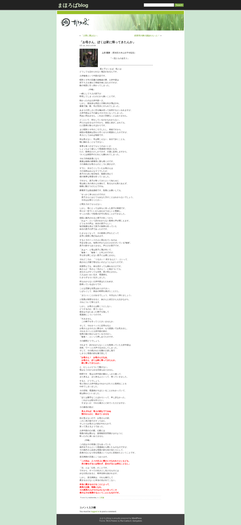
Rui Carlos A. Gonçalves (131, 521)
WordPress (137, 518)
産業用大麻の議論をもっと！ (147, 35)
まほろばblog (73, 5)
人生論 (101, 497)
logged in (95, 511)
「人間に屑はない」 (90, 35)
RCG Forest (111, 521)
